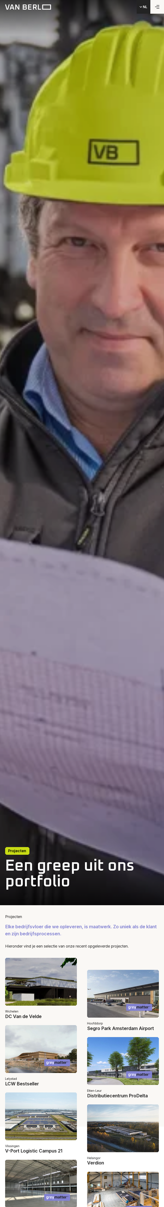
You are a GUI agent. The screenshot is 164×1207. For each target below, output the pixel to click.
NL (145, 7)
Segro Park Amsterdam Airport (120, 1028)
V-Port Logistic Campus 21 (33, 1151)
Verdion (95, 1163)
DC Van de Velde (23, 1016)
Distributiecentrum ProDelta (117, 1095)
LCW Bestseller (22, 1083)
